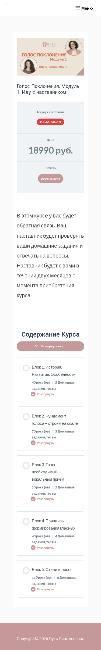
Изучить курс (50, 178)
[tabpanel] (50, 259)
